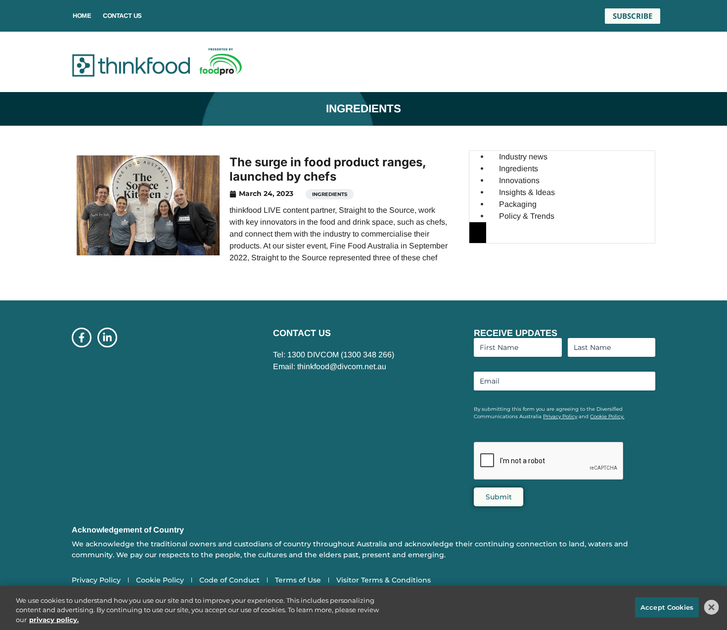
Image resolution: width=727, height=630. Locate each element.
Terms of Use (298, 580)
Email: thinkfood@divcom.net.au (329, 366)
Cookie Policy (160, 580)
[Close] (711, 607)
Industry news (523, 156)
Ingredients (329, 194)
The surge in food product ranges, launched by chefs (327, 169)
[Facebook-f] (81, 337)
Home (82, 15)
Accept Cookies (666, 607)
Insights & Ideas (527, 192)
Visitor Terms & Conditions (383, 580)
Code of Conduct (229, 580)
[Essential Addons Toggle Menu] (477, 232)
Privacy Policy (560, 416)
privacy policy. (54, 620)
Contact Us (122, 15)
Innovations (519, 180)
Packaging (518, 204)
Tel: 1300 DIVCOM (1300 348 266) (333, 354)
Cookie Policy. (607, 416)
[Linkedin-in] (107, 337)
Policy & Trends (526, 216)
